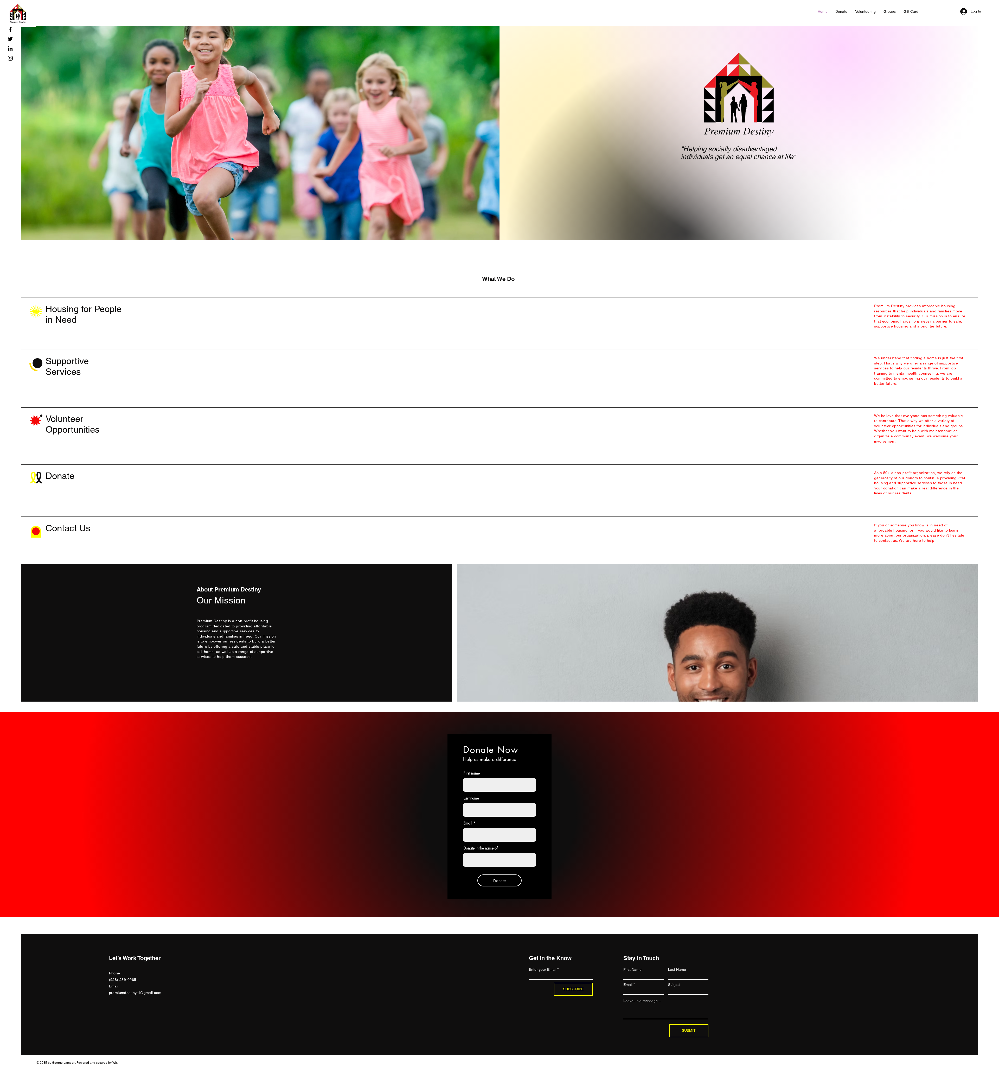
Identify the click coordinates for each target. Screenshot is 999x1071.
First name (472, 773)
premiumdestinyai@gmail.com (135, 993)
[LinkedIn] (10, 48)
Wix (115, 1062)
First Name (632, 969)
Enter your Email (542, 969)
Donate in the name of (481, 848)
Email (468, 823)
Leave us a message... (642, 1001)
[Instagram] (10, 58)
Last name (471, 798)
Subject (674, 984)
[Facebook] (10, 29)
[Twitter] (10, 39)
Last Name (677, 969)
